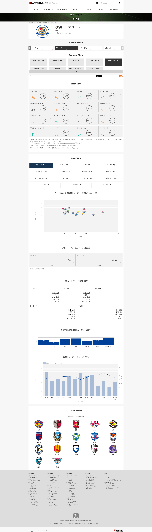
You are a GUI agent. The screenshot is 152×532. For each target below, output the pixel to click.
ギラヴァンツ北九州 (71, 501)
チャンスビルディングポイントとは (112, 480)
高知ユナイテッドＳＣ (71, 499)
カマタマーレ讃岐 (70, 496)
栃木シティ (50, 485)
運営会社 (83, 520)
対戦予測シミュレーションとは (111, 487)
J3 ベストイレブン (90, 488)
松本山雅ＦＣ (69, 482)
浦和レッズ (31, 479)
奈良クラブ (69, 491)
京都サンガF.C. (31, 495)
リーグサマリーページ (66, 143)
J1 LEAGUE (31, 473)
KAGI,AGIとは (107, 482)
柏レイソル (31, 482)
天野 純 (56, 301)
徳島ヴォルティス (52, 499)
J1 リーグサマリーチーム (92, 476)
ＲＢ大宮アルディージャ (53, 487)
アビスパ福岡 (31, 504)
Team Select (114, 9)
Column (88, 9)
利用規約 (62, 520)
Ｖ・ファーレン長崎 (33, 506)
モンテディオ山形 (52, 482)
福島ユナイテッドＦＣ (71, 476)
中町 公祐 (55, 299)
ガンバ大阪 (31, 496)
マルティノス (86, 301)
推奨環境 (67, 520)
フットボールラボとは (109, 479)
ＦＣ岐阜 (68, 487)
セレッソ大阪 (31, 498)
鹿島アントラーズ (32, 476)
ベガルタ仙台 (51, 479)
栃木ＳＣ (68, 477)
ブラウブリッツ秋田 (52, 480)
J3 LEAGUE (69, 473)
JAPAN (75, 9)
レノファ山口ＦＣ (70, 495)
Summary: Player (62, 9)
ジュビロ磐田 (51, 496)
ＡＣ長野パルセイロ (71, 483)
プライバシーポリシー (75, 520)
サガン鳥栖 (50, 502)
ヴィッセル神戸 (32, 499)
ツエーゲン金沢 (70, 485)
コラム (106, 476)
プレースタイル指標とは (110, 483)
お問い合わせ (89, 520)
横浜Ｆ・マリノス (32, 490)
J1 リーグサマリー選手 (91, 477)
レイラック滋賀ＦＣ (71, 488)
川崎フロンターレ (32, 488)
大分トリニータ (51, 504)
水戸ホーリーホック (33, 477)
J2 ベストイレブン (90, 483)
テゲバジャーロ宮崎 (52, 506)
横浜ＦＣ (50, 488)
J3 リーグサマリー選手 (91, 487)
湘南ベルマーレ (51, 490)
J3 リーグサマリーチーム (92, 485)
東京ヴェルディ (32, 485)
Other (105, 473)
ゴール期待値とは (108, 488)
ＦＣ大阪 (68, 490)
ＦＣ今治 (50, 501)
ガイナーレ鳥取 (70, 493)
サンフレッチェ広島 (33, 502)
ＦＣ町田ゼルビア (32, 487)
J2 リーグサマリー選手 (91, 482)
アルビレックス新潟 (52, 493)
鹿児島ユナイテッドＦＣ (72, 504)
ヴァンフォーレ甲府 (52, 491)
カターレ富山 (51, 495)
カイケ (57, 295)
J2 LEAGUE (50, 473)
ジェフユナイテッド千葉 (34, 480)
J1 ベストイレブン (90, 479)
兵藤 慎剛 (55, 297)
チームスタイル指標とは (38, 141)
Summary (88, 473)
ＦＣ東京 (30, 483)
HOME (36, 9)
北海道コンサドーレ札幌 (53, 476)
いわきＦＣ (50, 483)
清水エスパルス (32, 491)
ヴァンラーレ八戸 (52, 477)
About (101, 9)
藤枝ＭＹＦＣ (51, 498)
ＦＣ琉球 (68, 506)
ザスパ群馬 (69, 479)
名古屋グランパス (32, 493)
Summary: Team (49, 9)
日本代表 (106, 477)
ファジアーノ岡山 (32, 501)
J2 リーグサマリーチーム (92, 480)
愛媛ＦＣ (68, 498)
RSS (121, 76)
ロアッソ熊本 (69, 502)
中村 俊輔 (55, 293)
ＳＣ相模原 (69, 480)
